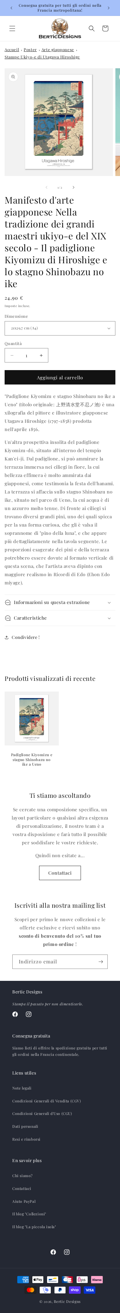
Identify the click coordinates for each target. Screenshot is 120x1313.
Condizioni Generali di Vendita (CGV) (46, 1100)
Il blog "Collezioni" (29, 1213)
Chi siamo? (22, 1175)
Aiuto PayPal (23, 1201)
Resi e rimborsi (26, 1139)
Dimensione (16, 316)
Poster (30, 49)
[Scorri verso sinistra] (46, 187)
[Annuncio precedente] (11, 8)
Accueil (12, 49)
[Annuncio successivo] (108, 8)
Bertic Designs (67, 1301)
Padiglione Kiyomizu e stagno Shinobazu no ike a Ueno (32, 759)
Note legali (22, 1088)
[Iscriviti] (100, 962)
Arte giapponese (58, 49)
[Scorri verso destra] (73, 187)
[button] (12, 28)
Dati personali (25, 1126)
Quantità (13, 343)
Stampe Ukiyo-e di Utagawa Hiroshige (42, 56)
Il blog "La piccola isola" (34, 1226)
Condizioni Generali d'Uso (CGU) (42, 1113)
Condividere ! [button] (26, 637)
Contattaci (60, 873)
